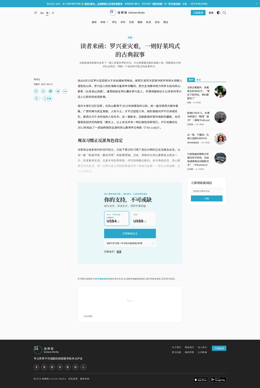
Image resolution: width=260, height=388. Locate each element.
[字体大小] (42, 13)
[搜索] (223, 12)
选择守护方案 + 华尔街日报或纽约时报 (124, 243)
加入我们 (202, 347)
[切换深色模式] (217, 12)
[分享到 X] (43, 91)
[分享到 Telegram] (57, 91)
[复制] (36, 91)
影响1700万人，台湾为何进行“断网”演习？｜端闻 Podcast (198, 116)
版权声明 (189, 352)
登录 (119, 251)
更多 (198, 79)
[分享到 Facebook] (50, 91)
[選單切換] (107, 22)
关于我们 (176, 347)
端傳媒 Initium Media (54, 378)
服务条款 (85, 378)
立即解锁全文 (130, 233)
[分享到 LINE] (65, 91)
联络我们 (189, 347)
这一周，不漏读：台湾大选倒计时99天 (198, 136)
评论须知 (88, 316)
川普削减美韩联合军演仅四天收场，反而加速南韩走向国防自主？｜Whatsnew (198, 159)
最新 (191, 79)
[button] (102, 22)
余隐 (189, 102)
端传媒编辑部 (101, 278)
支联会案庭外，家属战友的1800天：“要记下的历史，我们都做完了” (198, 93)
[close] (256, 3)
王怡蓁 (190, 169)
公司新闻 (202, 352)
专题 (130, 37)
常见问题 (176, 352)
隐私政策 (73, 378)
